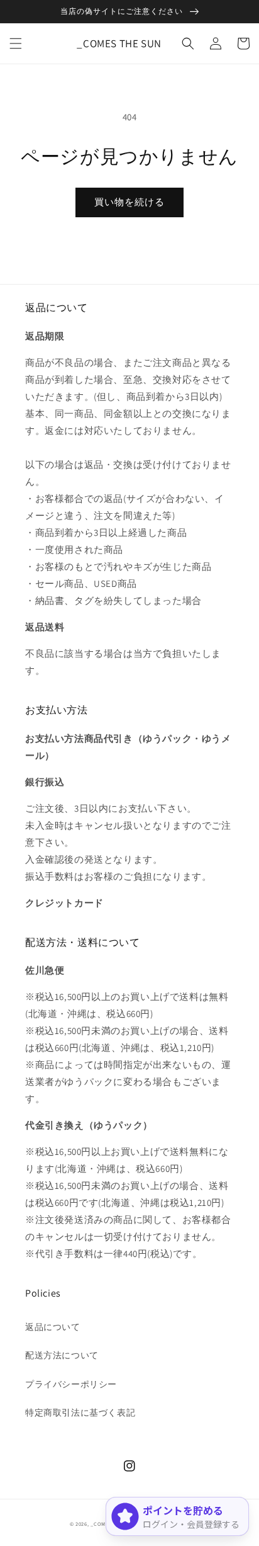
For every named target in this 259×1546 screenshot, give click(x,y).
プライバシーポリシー (71, 1384)
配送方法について (62, 1355)
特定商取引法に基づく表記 (80, 1412)
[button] (16, 43)
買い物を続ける (129, 202)
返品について (52, 1327)
